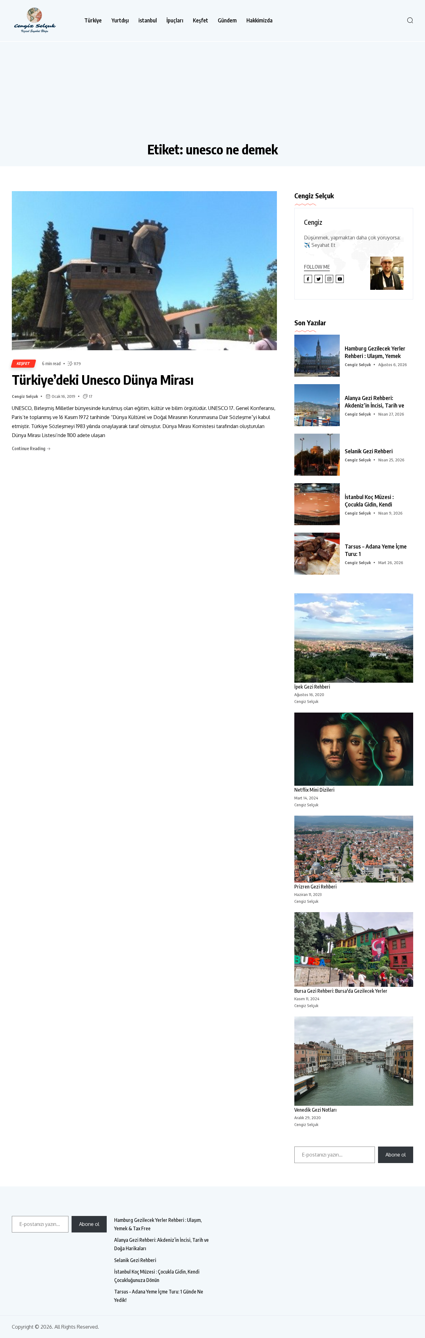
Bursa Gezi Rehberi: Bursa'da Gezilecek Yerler (340, 991)
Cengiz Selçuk (25, 396)
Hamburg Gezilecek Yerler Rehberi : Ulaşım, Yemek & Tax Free (158, 1224)
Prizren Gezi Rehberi (315, 886)
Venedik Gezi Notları (315, 1110)
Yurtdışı (120, 20)
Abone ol (395, 1155)
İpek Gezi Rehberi (312, 687)
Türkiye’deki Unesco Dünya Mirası (103, 379)
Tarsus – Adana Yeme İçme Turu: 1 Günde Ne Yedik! (158, 1296)
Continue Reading (29, 448)
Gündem (227, 20)
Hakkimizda (259, 20)
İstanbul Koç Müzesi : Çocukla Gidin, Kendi (369, 500)
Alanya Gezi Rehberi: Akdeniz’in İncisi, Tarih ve (374, 401)
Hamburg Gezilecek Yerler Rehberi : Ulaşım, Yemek (375, 352)
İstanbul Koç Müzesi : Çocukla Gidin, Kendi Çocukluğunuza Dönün (156, 1276)
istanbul (147, 20)
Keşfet (200, 20)
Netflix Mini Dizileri (314, 790)
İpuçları (174, 20)
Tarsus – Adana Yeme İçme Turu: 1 (376, 550)
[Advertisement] (212, 94)
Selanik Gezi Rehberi (369, 451)
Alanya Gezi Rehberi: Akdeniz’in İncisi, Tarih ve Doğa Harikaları (161, 1244)
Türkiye (93, 20)
